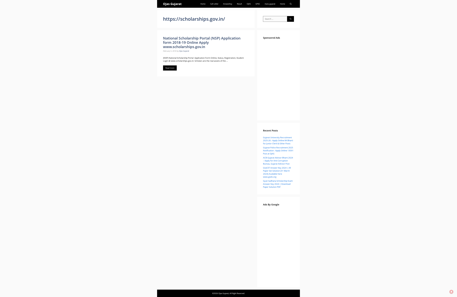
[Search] (290, 19)
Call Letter (214, 4)
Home (202, 4)
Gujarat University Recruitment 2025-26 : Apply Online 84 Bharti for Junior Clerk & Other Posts (278, 140)
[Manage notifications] (451, 292)
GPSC (258, 4)
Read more (169, 68)
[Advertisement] (278, 79)
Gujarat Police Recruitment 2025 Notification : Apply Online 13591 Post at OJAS (278, 150)
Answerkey (227, 4)
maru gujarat (270, 4)
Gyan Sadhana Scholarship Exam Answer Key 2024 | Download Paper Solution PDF (278, 183)
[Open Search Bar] (290, 4)
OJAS (249, 4)
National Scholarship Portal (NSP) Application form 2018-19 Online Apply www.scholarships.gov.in (202, 42)
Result (239, 4)
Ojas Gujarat (172, 4)
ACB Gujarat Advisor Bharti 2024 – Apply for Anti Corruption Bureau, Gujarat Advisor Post (278, 160)
